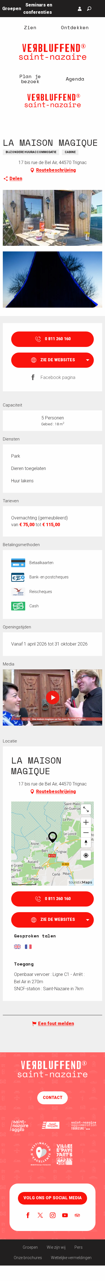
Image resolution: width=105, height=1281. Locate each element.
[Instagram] (52, 1216)
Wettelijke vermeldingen (71, 1257)
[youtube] (52, 697)
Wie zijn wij (56, 1247)
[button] (89, 8)
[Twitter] (40, 1216)
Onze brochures (28, 1257)
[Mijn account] (80, 8)
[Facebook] (28, 1216)
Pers (78, 1247)
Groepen (30, 1247)
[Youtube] (65, 1216)
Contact (52, 1097)
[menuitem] (30, 27)
